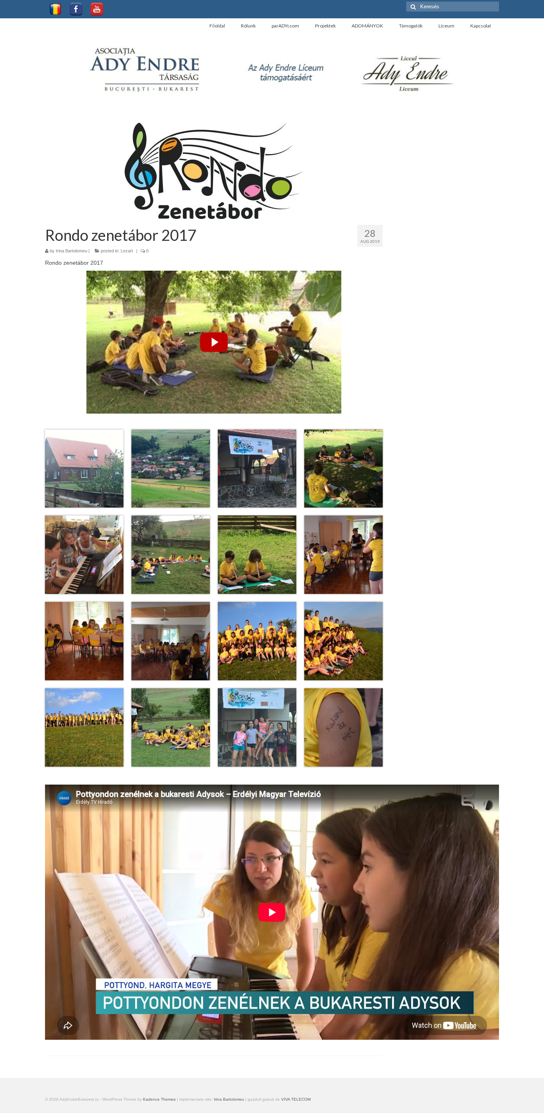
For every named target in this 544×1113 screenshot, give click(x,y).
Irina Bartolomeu (71, 250)
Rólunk (248, 26)
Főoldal (217, 26)
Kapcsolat (480, 26)
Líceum (446, 26)
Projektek (325, 26)
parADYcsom (285, 26)
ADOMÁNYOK (367, 26)
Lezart (127, 250)
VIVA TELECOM (296, 1099)
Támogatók (411, 26)
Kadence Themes (159, 1099)
